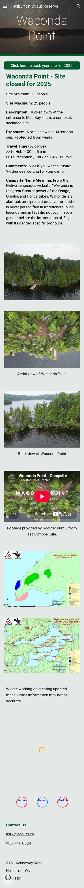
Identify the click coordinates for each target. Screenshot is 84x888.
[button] (5, 6)
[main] (42, 28)
